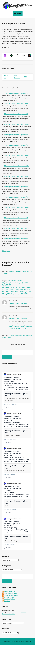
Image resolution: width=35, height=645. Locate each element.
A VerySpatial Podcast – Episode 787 (16, 135)
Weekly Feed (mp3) (10, 591)
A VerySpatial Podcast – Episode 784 (16, 166)
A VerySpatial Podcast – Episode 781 (16, 197)
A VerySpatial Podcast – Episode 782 (16, 187)
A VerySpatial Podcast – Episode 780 (16, 207)
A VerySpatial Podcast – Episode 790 (16, 103)
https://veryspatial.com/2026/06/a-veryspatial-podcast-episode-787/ (16, 531)
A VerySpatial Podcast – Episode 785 (16, 155)
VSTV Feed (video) (9, 597)
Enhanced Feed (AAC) (10, 593)
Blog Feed (7, 601)
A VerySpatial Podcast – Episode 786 (16, 145)
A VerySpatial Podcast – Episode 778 (16, 228)
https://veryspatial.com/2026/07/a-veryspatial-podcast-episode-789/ (16, 461)
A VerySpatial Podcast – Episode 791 (16, 93)
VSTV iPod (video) (9, 599)
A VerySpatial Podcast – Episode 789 (16, 114)
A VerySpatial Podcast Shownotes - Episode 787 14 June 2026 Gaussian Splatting (12, 525)
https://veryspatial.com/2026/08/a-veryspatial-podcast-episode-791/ (16, 388)
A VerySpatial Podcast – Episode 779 (16, 218)
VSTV (25, 77)
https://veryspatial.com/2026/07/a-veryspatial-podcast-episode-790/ (16, 425)
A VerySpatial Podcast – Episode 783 (16, 176)
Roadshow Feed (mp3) (11, 595)
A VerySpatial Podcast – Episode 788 (16, 124)
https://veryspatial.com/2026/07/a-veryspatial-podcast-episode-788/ (16, 496)
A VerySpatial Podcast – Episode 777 (16, 239)
